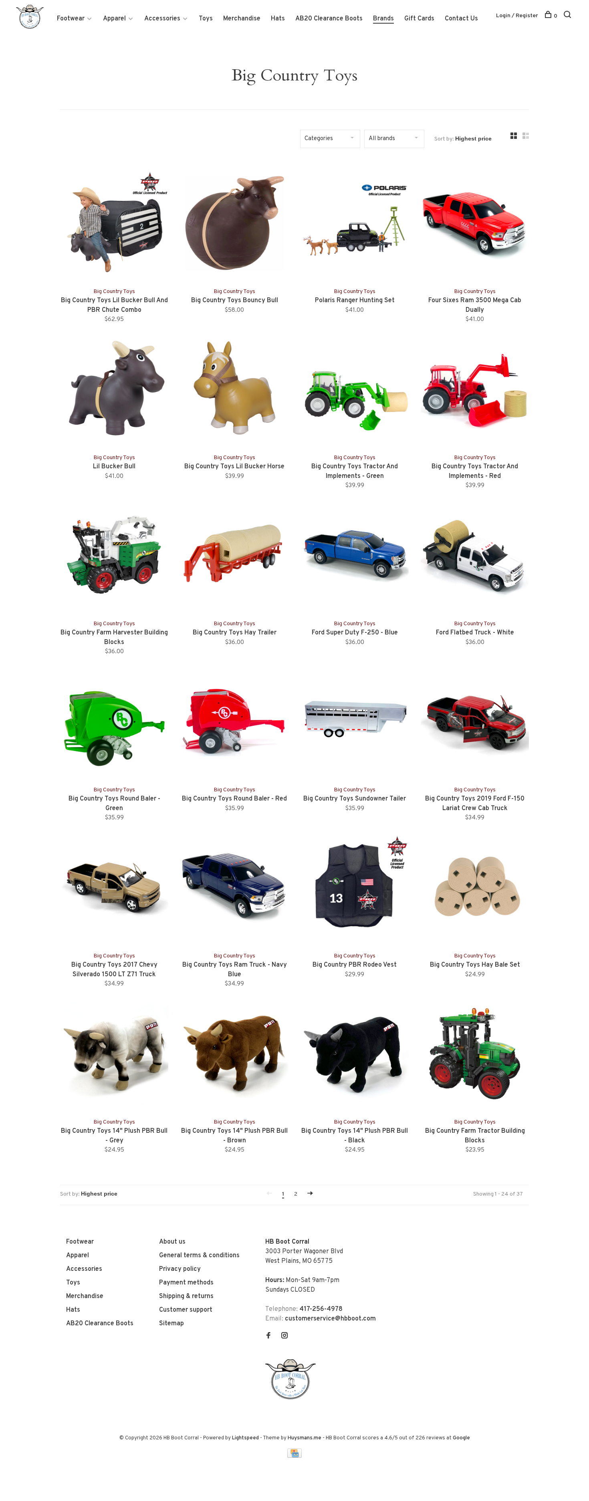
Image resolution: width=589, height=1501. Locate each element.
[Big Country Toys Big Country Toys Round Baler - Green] (114, 722)
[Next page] (310, 1194)
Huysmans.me (305, 1438)
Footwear (71, 19)
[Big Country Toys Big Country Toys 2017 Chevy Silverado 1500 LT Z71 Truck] (114, 888)
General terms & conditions (199, 1256)
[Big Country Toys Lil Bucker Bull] (114, 389)
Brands (383, 19)
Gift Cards (419, 19)
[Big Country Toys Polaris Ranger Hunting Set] (355, 223)
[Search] (568, 16)
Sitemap (171, 1324)
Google (461, 1438)
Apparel (114, 19)
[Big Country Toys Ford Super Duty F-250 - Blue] (355, 556)
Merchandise (241, 19)
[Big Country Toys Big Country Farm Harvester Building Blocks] (114, 556)
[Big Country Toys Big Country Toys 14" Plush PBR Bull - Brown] (234, 1054)
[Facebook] (268, 1336)
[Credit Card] (294, 1456)
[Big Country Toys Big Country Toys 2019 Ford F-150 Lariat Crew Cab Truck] (475, 722)
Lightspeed (245, 1438)
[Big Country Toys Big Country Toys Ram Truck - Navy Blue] (234, 888)
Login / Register (517, 15)
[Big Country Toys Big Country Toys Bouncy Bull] (234, 223)
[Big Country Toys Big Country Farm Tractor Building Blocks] (475, 1054)
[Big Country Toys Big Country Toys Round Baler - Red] (234, 722)
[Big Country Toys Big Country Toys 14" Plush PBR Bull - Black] (355, 1054)
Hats (278, 19)
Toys (206, 19)
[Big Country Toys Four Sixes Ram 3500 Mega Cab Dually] (475, 223)
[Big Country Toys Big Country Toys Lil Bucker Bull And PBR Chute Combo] (114, 223)
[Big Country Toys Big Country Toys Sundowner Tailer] (355, 722)
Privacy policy (180, 1269)
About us (172, 1242)
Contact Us (461, 19)
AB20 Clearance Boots (329, 19)
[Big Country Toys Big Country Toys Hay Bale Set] (475, 888)
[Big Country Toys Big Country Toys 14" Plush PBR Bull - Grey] (114, 1054)
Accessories (162, 19)
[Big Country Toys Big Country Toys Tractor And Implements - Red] (475, 389)
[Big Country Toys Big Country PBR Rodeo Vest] (355, 888)
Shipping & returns (186, 1296)
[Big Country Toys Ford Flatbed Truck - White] (475, 556)
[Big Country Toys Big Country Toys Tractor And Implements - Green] (355, 389)
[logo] (292, 1398)
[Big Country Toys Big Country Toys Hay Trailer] (234, 556)
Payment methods (186, 1283)
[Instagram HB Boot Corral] (284, 1336)
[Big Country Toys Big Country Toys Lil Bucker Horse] (234, 389)
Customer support (185, 1310)
